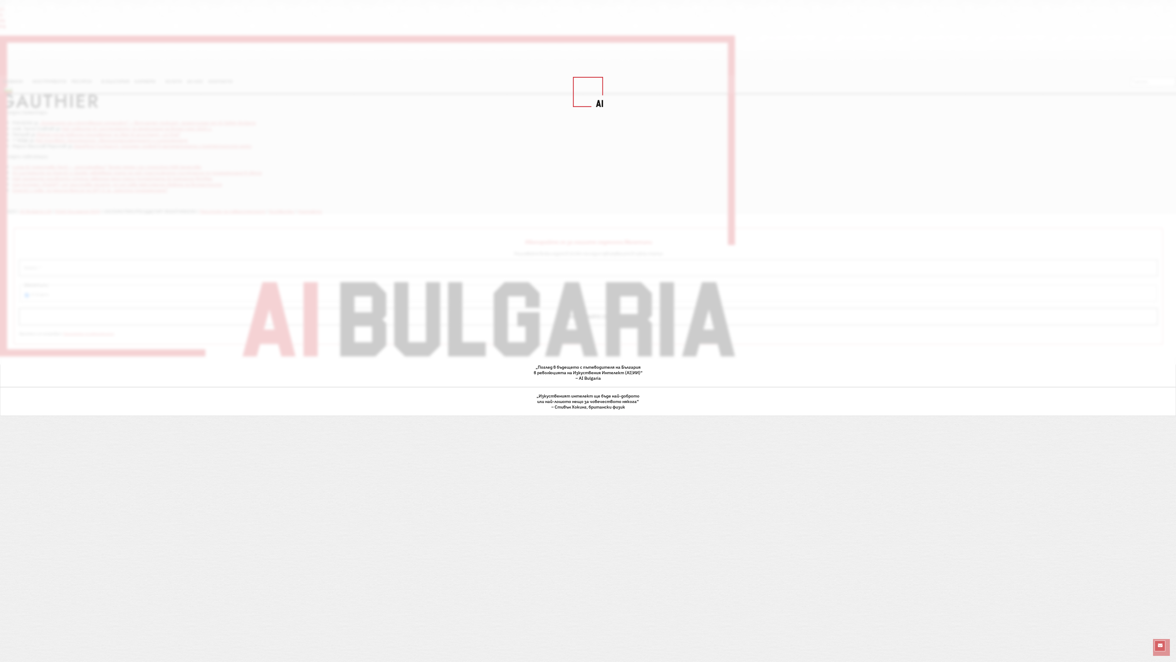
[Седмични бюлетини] (1160, 646)
